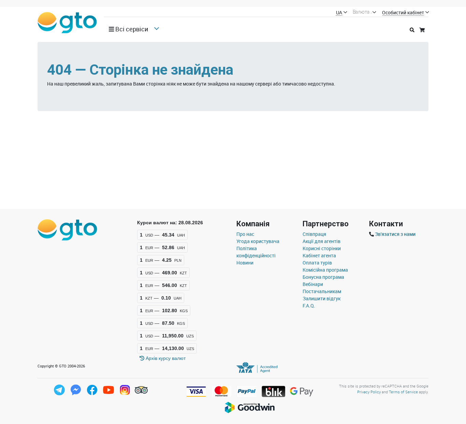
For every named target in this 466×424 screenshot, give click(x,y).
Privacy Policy (369, 391)
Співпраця (314, 234)
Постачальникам (322, 291)
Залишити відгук (321, 298)
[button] (131, 29)
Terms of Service (403, 391)
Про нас (245, 234)
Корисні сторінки (322, 248)
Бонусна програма (323, 277)
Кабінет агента (319, 255)
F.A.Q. (309, 305)
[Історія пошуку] (412, 30)
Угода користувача (257, 241)
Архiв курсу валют (165, 358)
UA (339, 13)
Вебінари (313, 284)
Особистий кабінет (403, 13)
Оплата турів (317, 262)
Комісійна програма (325, 270)
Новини (244, 262)
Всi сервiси (131, 29)
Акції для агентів (321, 241)
